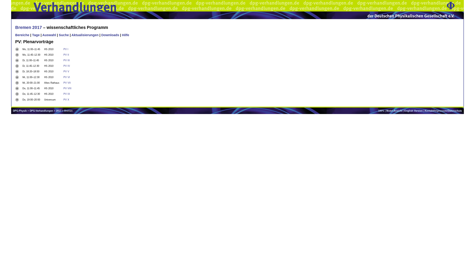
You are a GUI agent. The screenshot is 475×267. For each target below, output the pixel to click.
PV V (66, 71)
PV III (66, 60)
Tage (36, 35)
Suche (64, 35)
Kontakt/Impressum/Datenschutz (443, 110)
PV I (65, 49)
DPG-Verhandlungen (41, 110)
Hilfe (125, 35)
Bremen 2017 (28, 27)
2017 (58, 110)
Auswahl (49, 35)
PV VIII (67, 88)
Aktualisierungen (85, 35)
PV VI (66, 77)
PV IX (66, 94)
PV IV (66, 66)
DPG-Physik (20, 110)
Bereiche (22, 35)
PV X (66, 99)
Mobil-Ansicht (394, 110)
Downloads (110, 35)
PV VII (67, 82)
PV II (66, 54)
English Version (413, 110)
